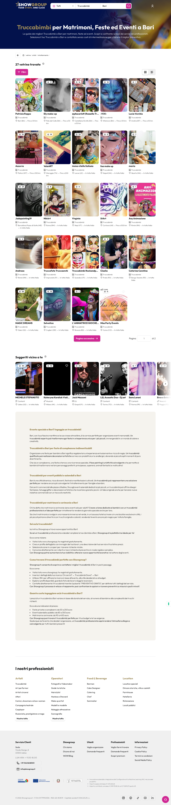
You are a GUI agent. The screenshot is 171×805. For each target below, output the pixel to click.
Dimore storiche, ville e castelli (136, 688)
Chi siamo (67, 747)
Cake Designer (93, 688)
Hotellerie (127, 696)
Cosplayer (20, 709)
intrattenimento (43, 55)
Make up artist (57, 701)
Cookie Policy (141, 751)
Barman (90, 684)
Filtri (23, 72)
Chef (89, 696)
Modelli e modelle (59, 705)
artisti (34, 55)
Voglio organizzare (95, 747)
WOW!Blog (68, 756)
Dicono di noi (69, 751)
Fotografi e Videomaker (61, 684)
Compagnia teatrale (24, 705)
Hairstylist (55, 692)
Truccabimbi (20, 684)
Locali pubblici (129, 705)
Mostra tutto (22, 718)
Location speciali (130, 684)
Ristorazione (128, 701)
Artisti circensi (21, 692)
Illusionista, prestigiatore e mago (29, 714)
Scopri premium (118, 756)
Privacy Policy (141, 747)
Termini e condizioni (143, 756)
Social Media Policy (143, 760)
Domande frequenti (96, 751)
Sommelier (92, 701)
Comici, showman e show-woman (30, 701)
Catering (91, 692)
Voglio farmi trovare (120, 747)
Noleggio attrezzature (60, 709)
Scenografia (56, 714)
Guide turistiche (58, 688)
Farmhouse (128, 692)
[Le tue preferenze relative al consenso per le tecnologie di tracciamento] (168, 603)
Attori (18, 696)
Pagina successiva (85, 338)
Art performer (21, 688)
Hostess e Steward (59, 696)
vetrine (28, 55)
